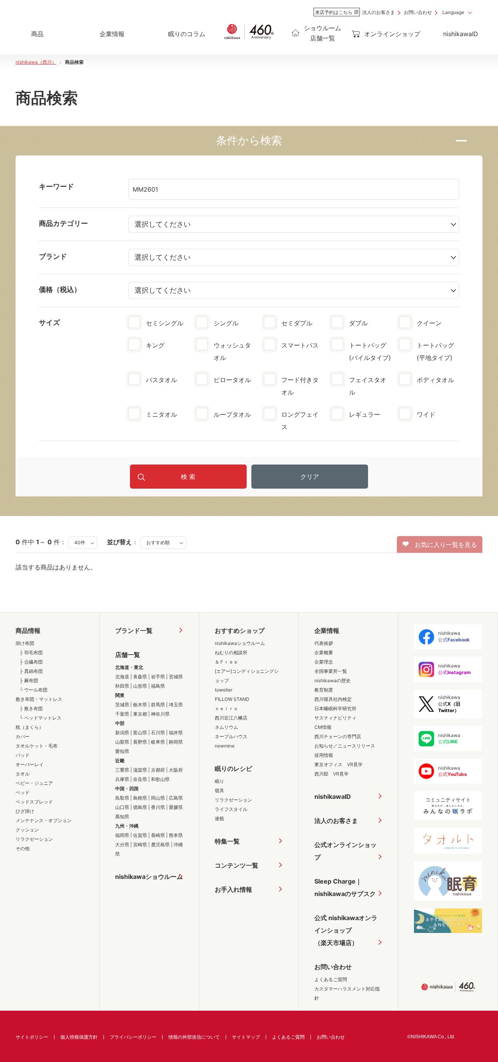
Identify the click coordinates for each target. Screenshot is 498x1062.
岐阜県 (158, 742)
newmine (225, 746)
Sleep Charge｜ (345, 887)
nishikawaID (460, 34)
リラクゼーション (34, 839)
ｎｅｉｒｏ (226, 708)
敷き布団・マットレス (39, 699)
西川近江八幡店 (231, 718)
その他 (23, 848)
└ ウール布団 (33, 690)
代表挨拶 (323, 643)
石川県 (158, 732)
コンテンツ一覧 (236, 865)
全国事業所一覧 (330, 671)
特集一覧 (227, 841)
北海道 (122, 676)
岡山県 (158, 798)
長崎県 (158, 835)
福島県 (158, 686)
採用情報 (323, 755)
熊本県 (176, 835)
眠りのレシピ (233, 768)
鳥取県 (122, 798)
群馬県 (158, 704)
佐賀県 (140, 835)
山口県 (122, 807)
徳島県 (140, 807)
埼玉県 (176, 704)
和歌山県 (160, 779)
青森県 (140, 676)
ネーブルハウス (231, 736)
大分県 (122, 844)
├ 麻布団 (28, 680)
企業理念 (323, 662)
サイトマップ (246, 1037)
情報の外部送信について (194, 1037)
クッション (27, 830)
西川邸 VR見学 (331, 774)
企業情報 (326, 630)
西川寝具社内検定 (333, 699)
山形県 (140, 686)
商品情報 (28, 630)
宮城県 (176, 676)
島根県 (140, 798)
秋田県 (122, 686)
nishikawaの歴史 (332, 680)
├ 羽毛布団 (31, 652)
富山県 (140, 732)
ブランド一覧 (134, 630)
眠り (219, 781)
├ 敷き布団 (31, 708)
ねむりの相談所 (231, 652)
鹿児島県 (160, 844)
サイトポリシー (32, 1037)
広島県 (176, 798)
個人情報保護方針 (79, 1037)
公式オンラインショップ (345, 851)
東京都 (140, 714)
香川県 (158, 807)
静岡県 (176, 742)
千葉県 (122, 714)
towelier (223, 690)
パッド (23, 755)
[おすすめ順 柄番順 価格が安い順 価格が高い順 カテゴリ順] (163, 542)
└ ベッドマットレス (40, 718)
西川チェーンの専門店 (337, 736)
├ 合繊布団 (31, 662)
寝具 (219, 790)
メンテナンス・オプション (44, 820)
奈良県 (140, 779)
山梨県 (122, 742)
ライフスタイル (231, 809)
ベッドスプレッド (34, 802)
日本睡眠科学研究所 (335, 708)
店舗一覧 (127, 655)
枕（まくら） (30, 727)
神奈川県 (160, 714)
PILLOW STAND (232, 699)
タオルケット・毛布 (37, 746)
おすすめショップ (240, 630)
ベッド (23, 792)
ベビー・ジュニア (34, 783)
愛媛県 (176, 807)
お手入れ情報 (233, 889)
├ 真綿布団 (31, 671)
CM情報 (322, 727)
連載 (219, 818)
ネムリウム (226, 727)
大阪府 (176, 770)
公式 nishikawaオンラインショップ (345, 930)
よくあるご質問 (330, 979)
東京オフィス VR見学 (338, 764)
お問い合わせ (418, 12)
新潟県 (122, 732)
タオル (23, 774)
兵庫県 (122, 779)
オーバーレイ (30, 764)
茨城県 (122, 704)
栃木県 (140, 704)
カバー (23, 736)
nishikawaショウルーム (149, 876)
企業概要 (323, 652)
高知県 (122, 816)
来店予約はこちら (333, 12)
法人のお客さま (378, 12)
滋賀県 (140, 770)
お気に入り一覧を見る (443, 544)
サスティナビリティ (335, 718)
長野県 (140, 742)
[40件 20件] (82, 542)
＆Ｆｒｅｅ (226, 662)
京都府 (158, 770)
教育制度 (323, 690)
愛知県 (122, 751)
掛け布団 (25, 643)
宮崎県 (140, 844)
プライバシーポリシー (133, 1037)
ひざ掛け (25, 811)
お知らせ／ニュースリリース (344, 746)
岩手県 (158, 676)
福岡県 (122, 835)
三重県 (122, 770)
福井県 (176, 732)
